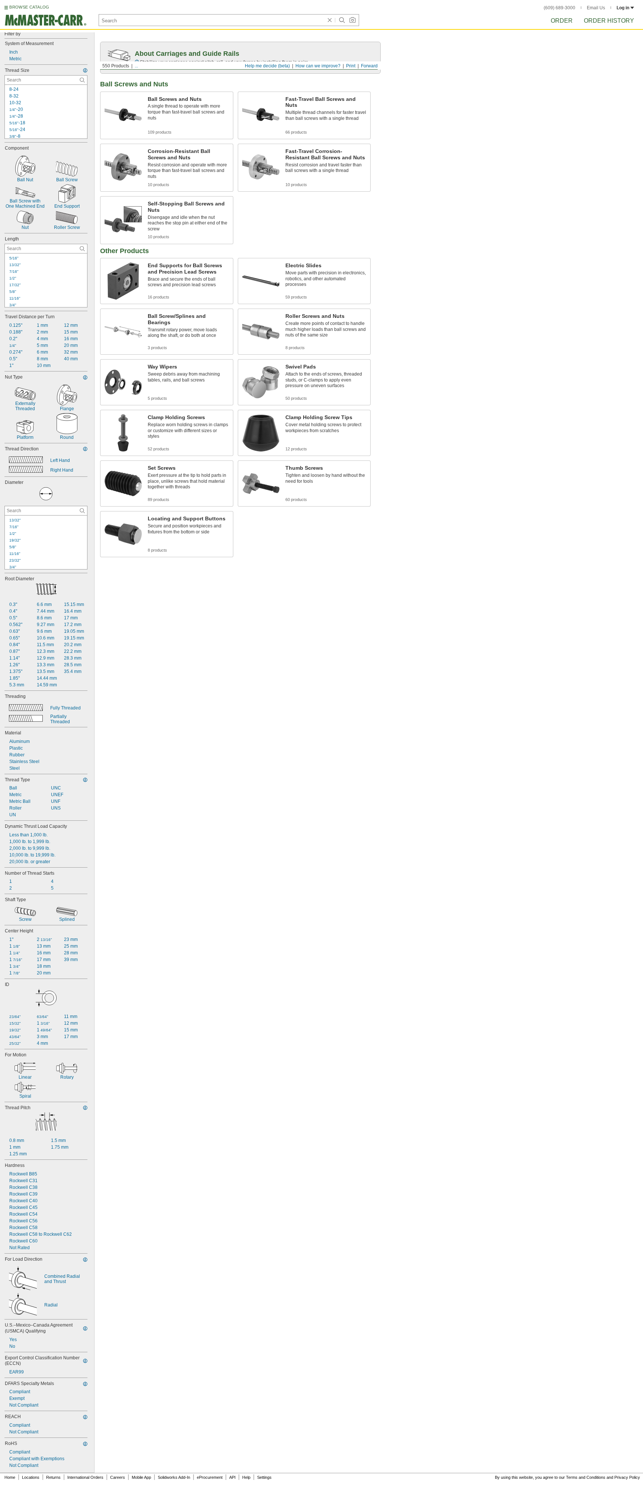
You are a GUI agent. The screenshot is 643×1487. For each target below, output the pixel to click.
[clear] (329, 20)
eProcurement (210, 1477)
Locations (30, 1477)
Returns (53, 1477)
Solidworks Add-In (174, 1477)
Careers (117, 1477)
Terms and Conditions (585, 1477)
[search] (82, 80)
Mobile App (141, 1477)
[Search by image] (352, 20)
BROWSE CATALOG (29, 7)
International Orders (85, 1477)
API (232, 1477)
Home (9, 1477)
